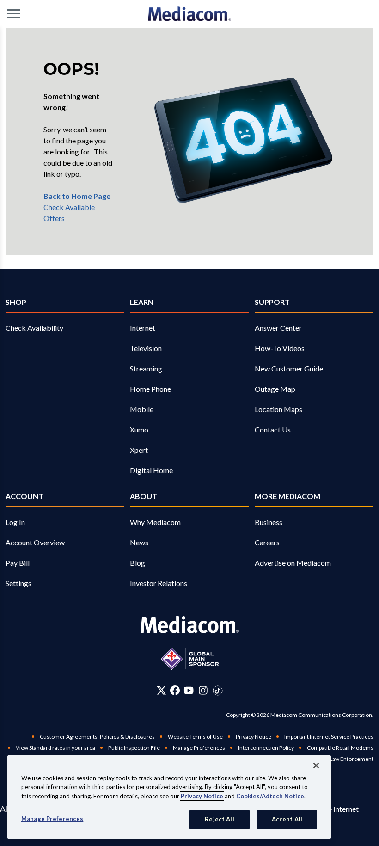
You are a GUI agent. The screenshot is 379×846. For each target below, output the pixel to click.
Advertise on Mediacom (293, 562)
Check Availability (34, 327)
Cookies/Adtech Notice (270, 796)
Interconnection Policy (266, 747)
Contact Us (273, 429)
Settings (18, 583)
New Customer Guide (289, 368)
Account (24, 496)
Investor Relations (158, 583)
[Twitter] (161, 690)
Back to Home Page (76, 195)
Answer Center (278, 327)
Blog (137, 562)
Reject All (219, 819)
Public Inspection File (134, 747)
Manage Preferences (52, 818)
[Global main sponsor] (189, 659)
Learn (141, 301)
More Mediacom (287, 496)
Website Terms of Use (195, 736)
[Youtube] (188, 690)
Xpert (139, 449)
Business (268, 522)
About (143, 496)
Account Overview (35, 542)
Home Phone (150, 388)
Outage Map (275, 388)
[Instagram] (203, 690)
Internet (142, 327)
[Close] (316, 765)
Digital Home (151, 470)
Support (272, 301)
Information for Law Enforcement (332, 758)
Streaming (146, 368)
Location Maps (278, 409)
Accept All (287, 819)
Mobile (141, 409)
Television (146, 348)
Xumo (139, 429)
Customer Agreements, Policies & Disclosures (97, 736)
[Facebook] (175, 690)
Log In (15, 522)
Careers (267, 542)
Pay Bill (18, 562)
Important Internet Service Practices (328, 736)
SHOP (16, 301)
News (139, 542)
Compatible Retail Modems (340, 747)
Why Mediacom (155, 522)
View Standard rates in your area (55, 747)
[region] (169, 797)
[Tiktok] (218, 690)
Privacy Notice (253, 736)
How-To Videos (280, 348)
